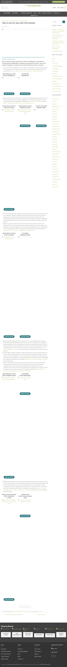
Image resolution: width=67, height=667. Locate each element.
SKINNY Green (55, 84)
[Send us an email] (7, 8)
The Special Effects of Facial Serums (14, 614)
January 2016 (55, 187)
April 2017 (54, 166)
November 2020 (56, 129)
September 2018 (56, 151)
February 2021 (55, 121)
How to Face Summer (57, 51)
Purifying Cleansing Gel (37, 71)
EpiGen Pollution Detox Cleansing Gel (20, 71)
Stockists (20, 649)
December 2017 (56, 156)
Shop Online (7, 13)
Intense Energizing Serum (29, 230)
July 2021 (54, 111)
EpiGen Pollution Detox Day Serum (11, 230)
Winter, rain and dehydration (56, 47)
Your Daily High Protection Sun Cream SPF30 (20, 490)
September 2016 (56, 179)
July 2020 (54, 136)
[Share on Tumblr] (30, 607)
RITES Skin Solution (57, 79)
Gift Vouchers (37, 651)
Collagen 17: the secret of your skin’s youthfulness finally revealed (58, 31)
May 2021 (54, 116)
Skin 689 (54, 81)
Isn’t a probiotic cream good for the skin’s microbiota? (57, 37)
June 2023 (54, 104)
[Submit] (63, 22)
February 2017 (55, 171)
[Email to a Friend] (25, 607)
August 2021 (55, 109)
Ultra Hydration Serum (40, 359)
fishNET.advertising (45, 664)
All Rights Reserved (24, 664)
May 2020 (54, 141)
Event (53, 61)
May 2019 (54, 149)
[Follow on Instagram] (4, 8)
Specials (36, 654)
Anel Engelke (6, 26)
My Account (37, 649)
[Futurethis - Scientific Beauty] (33, 7)
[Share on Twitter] (23, 607)
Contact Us (56, 13)
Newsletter (55, 71)
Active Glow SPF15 (34, 101)
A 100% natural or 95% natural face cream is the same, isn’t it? (58, 42)
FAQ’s (35, 13)
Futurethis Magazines (57, 66)
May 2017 (54, 164)
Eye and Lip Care (41, 614)
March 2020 (55, 146)
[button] (61, 13)
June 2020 (54, 139)
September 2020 (56, 134)
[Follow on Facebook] (2, 8)
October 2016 (55, 176)
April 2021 (54, 119)
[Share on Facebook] (20, 607)
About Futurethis (47, 13)
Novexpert (54, 73)
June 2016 (54, 181)
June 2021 (54, 114)
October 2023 (55, 99)
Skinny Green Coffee (57, 86)
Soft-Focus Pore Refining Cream (25, 103)
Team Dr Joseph (24, 20)
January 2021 (55, 124)
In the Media (55, 68)
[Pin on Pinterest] (27, 607)
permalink (41, 611)
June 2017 (54, 161)
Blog (39, 13)
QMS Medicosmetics (15, 20)
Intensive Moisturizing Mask (24, 371)
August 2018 (55, 154)
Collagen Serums (29, 359)
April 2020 (54, 144)
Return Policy (37, 656)
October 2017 (55, 159)
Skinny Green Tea (56, 89)
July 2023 (54, 101)
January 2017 (55, 174)
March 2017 (55, 169)
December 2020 (56, 126)
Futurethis (7, 20)
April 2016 (54, 184)
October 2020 (55, 131)
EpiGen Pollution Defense (9, 103)
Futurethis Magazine (26, 13)
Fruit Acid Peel (14, 349)
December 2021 (56, 106)
